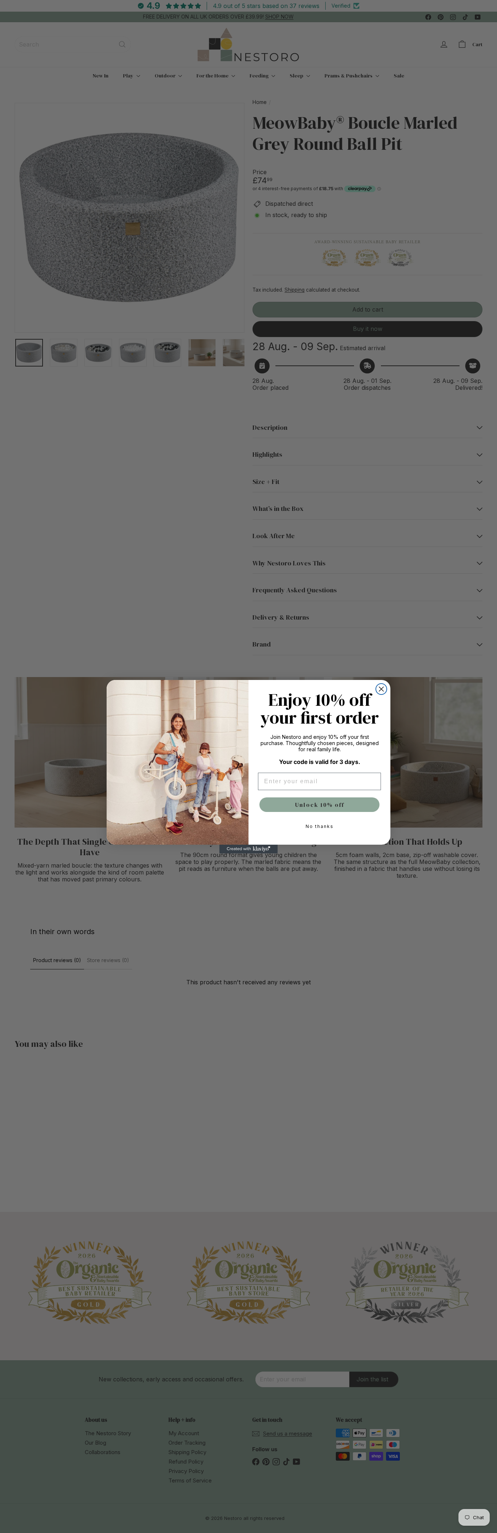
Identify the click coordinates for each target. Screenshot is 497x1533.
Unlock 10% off (319, 805)
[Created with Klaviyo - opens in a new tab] (248, 849)
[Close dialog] (381, 689)
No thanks (320, 826)
